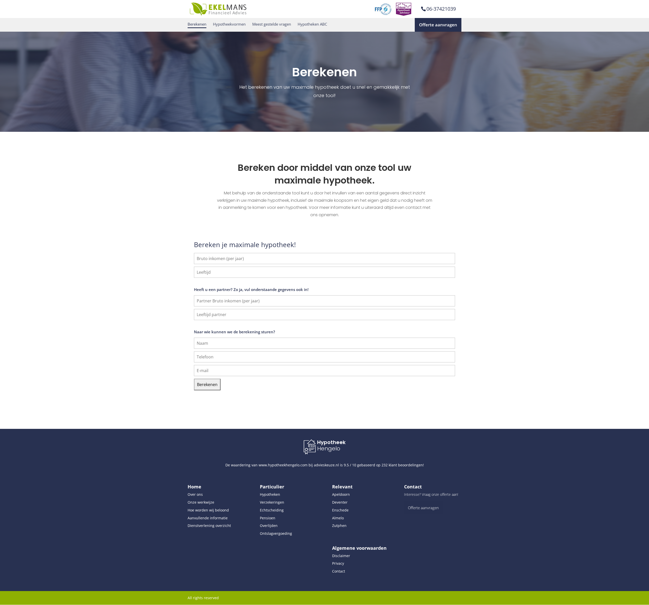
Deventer (340, 502)
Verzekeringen (272, 502)
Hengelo (328, 448)
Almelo (338, 518)
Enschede (340, 510)
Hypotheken (270, 494)
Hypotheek (331, 442)
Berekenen (197, 24)
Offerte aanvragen (438, 25)
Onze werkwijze (201, 502)
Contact (338, 571)
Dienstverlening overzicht (209, 525)
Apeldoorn (341, 494)
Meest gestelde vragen (271, 24)
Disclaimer (341, 555)
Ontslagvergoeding (276, 533)
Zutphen (339, 525)
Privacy (338, 563)
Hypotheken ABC (312, 24)
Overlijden (269, 525)
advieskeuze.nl (326, 465)
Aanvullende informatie (208, 518)
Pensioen (267, 518)
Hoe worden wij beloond (208, 510)
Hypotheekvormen (229, 24)
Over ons (195, 494)
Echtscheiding (272, 510)
